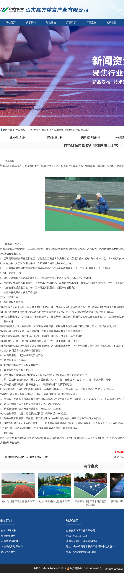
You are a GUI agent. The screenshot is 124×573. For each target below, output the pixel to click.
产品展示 (71, 22)
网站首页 (11, 22)
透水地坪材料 (8, 551)
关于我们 (31, 22)
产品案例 (91, 22)
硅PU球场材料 (18, 137)
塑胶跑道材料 (54, 137)
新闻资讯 (46, 130)
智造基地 (51, 22)
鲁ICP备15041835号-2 (54, 568)
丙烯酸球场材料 (90, 137)
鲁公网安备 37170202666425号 (86, 568)
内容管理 (33, 130)
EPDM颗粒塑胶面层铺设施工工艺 (72, 130)
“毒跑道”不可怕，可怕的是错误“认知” (28, 457)
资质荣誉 (111, 22)
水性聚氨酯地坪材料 (12, 546)
